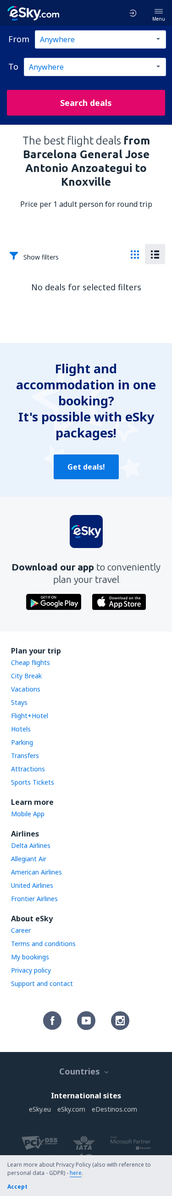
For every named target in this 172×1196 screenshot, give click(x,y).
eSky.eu (40, 1109)
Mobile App (27, 813)
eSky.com (71, 1109)
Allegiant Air (28, 858)
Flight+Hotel (29, 715)
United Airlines (32, 885)
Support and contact (42, 983)
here (76, 1173)
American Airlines (36, 872)
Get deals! (86, 467)
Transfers (25, 755)
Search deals (86, 102)
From (18, 38)
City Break (26, 675)
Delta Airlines (30, 845)
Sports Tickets (32, 782)
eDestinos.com (114, 1109)
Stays (19, 702)
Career (21, 930)
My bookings (30, 956)
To (13, 66)
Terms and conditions (43, 943)
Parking (22, 742)
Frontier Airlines (34, 898)
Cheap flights (30, 662)
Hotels (21, 729)
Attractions (28, 768)
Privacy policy (31, 970)
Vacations (25, 689)
